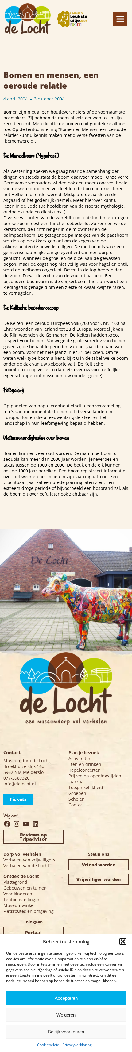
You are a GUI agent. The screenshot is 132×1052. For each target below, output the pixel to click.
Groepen (77, 793)
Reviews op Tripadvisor (33, 837)
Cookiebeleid (48, 1044)
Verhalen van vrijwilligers (29, 860)
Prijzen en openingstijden (94, 776)
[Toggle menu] (120, 19)
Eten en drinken (84, 764)
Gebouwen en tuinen (25, 888)
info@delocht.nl (19, 784)
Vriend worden (98, 865)
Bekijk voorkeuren (66, 1031)
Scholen (76, 799)
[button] (123, 941)
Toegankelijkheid (85, 787)
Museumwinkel (19, 905)
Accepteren (66, 998)
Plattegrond (15, 882)
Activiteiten (79, 758)
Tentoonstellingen (22, 899)
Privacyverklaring (77, 1044)
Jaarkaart (77, 781)
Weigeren (66, 1014)
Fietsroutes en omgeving (28, 911)
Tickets (18, 799)
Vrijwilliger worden (98, 879)
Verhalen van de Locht (26, 865)
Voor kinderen (17, 894)
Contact (76, 805)
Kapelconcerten (84, 770)
